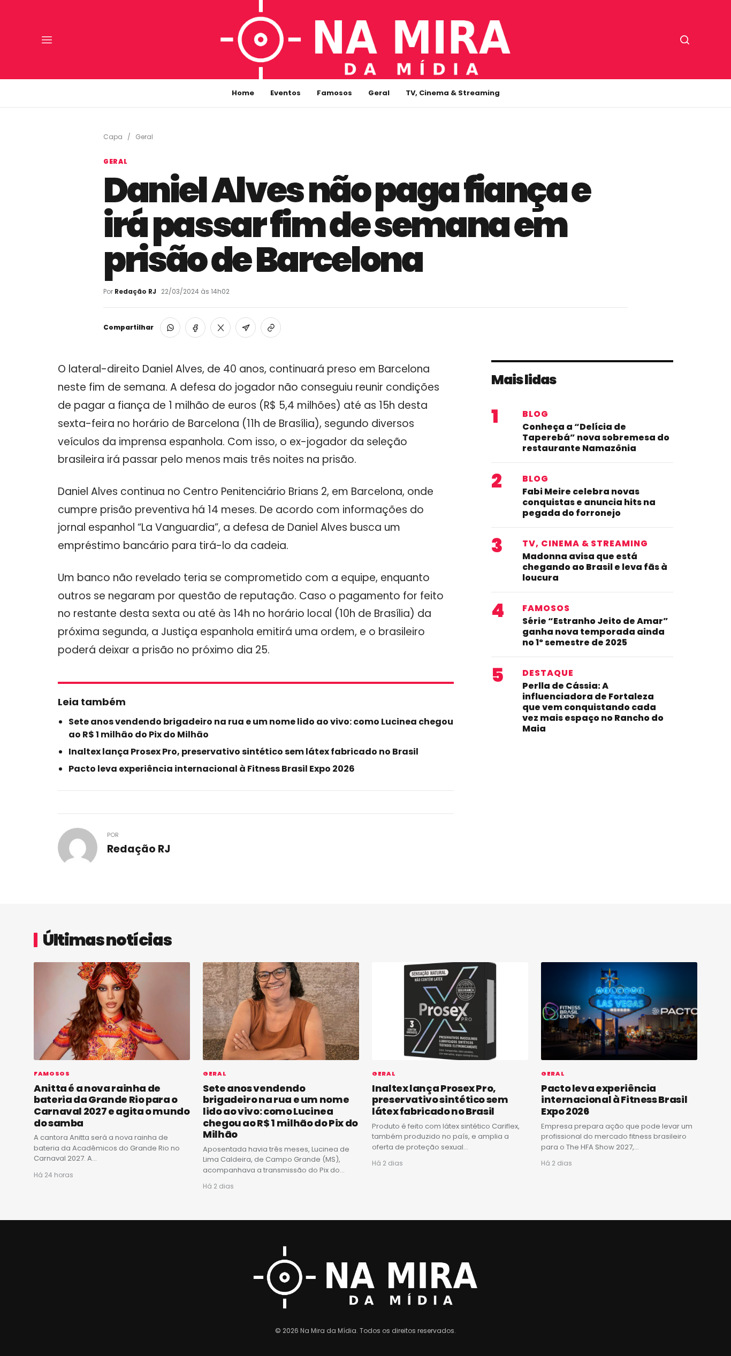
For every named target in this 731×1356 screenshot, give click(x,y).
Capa (113, 136)
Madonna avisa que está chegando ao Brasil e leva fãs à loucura (594, 567)
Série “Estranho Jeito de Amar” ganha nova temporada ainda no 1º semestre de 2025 (595, 632)
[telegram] (245, 327)
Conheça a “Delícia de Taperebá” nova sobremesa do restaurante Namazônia (595, 438)
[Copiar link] (271, 327)
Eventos (285, 93)
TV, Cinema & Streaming (453, 93)
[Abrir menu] (46, 39)
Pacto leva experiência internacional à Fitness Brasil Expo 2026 (211, 769)
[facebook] (195, 327)
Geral (379, 93)
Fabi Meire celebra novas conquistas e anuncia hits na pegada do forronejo (589, 502)
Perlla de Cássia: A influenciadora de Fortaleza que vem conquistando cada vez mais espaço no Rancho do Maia (593, 707)
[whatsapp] (170, 327)
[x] (220, 327)
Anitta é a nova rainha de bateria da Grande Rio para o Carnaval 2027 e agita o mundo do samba (112, 1105)
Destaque (548, 673)
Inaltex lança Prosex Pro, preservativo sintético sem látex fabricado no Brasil (243, 751)
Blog (535, 414)
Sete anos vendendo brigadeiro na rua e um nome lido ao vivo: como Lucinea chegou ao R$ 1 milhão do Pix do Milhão (280, 1111)
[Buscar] (684, 39)
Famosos (334, 93)
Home (243, 93)
